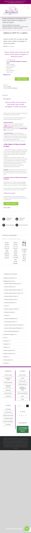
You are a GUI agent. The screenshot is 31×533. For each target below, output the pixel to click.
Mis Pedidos (8, 409)
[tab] (15, 95)
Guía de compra (8, 375)
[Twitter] (21, 415)
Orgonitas (5, 347)
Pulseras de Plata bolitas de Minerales (12, 328)
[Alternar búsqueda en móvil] (24, 6)
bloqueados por (24, 430)
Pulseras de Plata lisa (9, 286)
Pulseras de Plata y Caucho (10, 296)
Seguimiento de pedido (8, 378)
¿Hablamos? (8, 390)
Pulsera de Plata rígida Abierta (11, 331)
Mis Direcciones (8, 412)
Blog (23, 396)
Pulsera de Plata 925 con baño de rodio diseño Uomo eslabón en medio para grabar (15, 252)
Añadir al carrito (22, 79)
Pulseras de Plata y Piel (9, 302)
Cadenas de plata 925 (8, 350)
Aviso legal (8, 396)
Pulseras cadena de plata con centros (12, 293)
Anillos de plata (7, 360)
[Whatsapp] (23, 415)
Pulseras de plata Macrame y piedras (12, 290)
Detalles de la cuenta (8, 415)
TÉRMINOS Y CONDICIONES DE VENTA (22, 389)
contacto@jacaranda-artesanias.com (15, 2)
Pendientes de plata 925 (8, 278)
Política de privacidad (22, 393)
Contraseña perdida (8, 418)
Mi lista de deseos (8, 382)
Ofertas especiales (22, 384)
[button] (27, 528)
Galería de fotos (8, 393)
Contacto (23, 378)
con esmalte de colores (9, 321)
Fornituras (5, 363)
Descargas (8, 424)
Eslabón (6, 315)
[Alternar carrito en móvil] (28, 8)
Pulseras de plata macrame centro (12, 283)
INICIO (3, 25)
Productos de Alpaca (8, 353)
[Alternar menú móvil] (28, 6)
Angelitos (5, 356)
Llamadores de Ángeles (8, 334)
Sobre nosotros (22, 375)
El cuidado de (6, 177)
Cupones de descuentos (8, 386)
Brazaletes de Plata (8, 312)
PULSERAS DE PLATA (11, 25)
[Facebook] (19, 415)
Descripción (5, 95)
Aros (4, 337)
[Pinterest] (26, 415)
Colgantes (5, 344)
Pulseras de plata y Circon (10, 299)
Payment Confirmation (8, 421)
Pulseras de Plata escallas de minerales (13, 325)
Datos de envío (22, 381)
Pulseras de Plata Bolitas (10, 318)
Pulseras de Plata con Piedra (10, 309)
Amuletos (5, 341)
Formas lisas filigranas (12, 88)
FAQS (22, 399)
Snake (18, 25)
